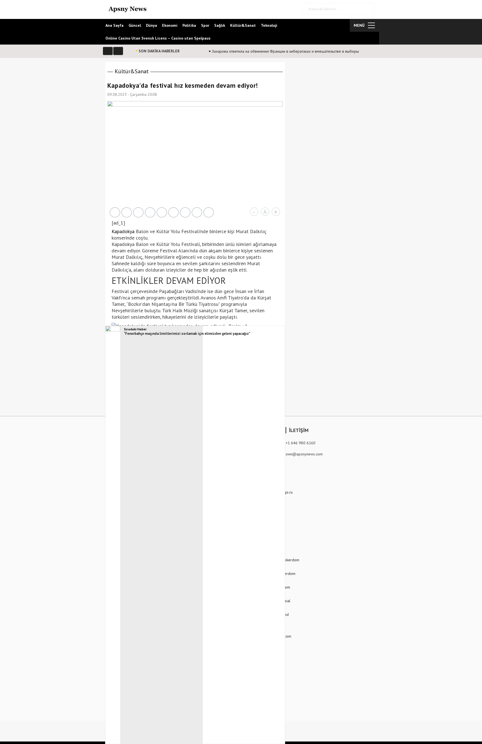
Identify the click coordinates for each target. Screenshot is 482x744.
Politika (189, 25)
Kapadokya (123, 231)
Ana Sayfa (114, 25)
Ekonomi (169, 25)
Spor (205, 25)
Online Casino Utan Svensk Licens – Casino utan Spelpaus (158, 38)
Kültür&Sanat (243, 25)
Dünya (151, 25)
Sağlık (219, 25)
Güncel (135, 25)
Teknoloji (269, 25)
